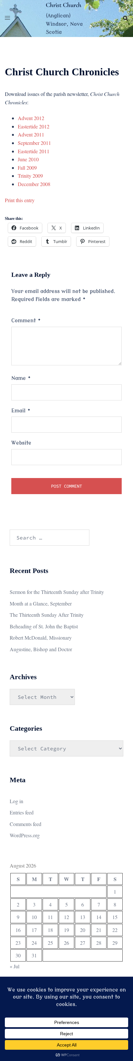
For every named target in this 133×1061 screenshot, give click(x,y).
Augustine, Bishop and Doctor (41, 649)
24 (34, 942)
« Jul (14, 966)
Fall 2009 (27, 167)
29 (115, 942)
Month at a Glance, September (41, 603)
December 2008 (34, 184)
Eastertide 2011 (33, 151)
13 (82, 917)
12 (66, 917)
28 (98, 942)
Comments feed (25, 824)
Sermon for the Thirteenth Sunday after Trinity (57, 591)
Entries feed (22, 812)
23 (18, 942)
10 (34, 917)
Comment (26, 321)
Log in (16, 801)
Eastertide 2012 (33, 126)
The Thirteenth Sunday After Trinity (47, 614)
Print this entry (20, 200)
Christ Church (63, 5)
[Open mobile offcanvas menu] (7, 18)
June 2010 (28, 159)
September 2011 (34, 142)
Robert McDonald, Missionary (41, 637)
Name (21, 378)
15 (115, 917)
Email (21, 411)
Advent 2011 (31, 134)
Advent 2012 (31, 118)
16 (18, 929)
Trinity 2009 (30, 175)
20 (82, 929)
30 (18, 955)
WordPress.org (25, 835)
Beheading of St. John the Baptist (44, 626)
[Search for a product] (125, 18)
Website (21, 443)
